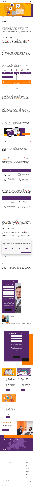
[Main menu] (31, 1)
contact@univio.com (6, 481)
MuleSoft (27, 462)
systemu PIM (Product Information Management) (11, 62)
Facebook (24, 481)
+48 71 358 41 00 (6, 480)
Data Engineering (15, 459)
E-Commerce (3, 16)
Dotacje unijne (9, 485)
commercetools (27, 468)
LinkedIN (28, 481)
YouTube (26, 481)
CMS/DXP (18, 98)
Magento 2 (27, 456)
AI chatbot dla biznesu (16, 456)
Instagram (30, 481)
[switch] (13, 248)
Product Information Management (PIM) (9, 459)
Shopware (27, 459)
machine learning (14, 214)
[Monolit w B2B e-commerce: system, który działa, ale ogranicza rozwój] (9, 373)
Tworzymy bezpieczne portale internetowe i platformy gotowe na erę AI (4, 455)
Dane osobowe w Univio (4, 485)
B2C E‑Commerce (3, 459)
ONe (26, 477)
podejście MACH (20, 115)
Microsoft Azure (27, 474)
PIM (16, 98)
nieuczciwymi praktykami (5, 159)
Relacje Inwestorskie (13, 485)
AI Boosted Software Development (15, 455)
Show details (28, 250)
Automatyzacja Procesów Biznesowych (10, 463)
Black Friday (11, 188)
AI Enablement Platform (10, 456)
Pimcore (27, 465)
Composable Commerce (4, 456)
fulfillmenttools (27, 471)
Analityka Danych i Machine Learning (16, 462)
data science (7, 222)
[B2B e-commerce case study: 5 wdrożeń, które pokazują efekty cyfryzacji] (23, 373)
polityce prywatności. (12, 306)
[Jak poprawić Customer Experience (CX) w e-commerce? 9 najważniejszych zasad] (9, 399)
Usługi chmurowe (21, 456)
